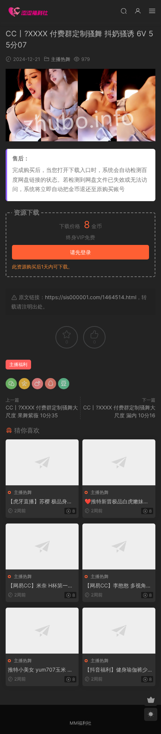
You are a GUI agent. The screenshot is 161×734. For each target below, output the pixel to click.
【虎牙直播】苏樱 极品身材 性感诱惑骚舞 (40, 501)
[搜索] (123, 10)
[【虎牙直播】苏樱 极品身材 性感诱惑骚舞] (42, 462)
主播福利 (18, 364)
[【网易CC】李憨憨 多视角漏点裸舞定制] (118, 546)
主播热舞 (60, 59)
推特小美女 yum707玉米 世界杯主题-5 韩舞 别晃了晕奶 (41, 669)
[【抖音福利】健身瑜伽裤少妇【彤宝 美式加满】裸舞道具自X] (118, 631)
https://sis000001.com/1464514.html (90, 297)
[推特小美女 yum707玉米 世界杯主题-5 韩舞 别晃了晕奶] (42, 631)
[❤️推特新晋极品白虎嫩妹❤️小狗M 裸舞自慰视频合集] (118, 462)
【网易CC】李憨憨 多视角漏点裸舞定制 (118, 585)
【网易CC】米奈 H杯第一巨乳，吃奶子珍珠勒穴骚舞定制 (42, 585)
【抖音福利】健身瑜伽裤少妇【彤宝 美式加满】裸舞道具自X (119, 669)
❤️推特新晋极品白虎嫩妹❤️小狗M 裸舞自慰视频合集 (117, 501)
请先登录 (80, 252)
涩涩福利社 (28, 11)
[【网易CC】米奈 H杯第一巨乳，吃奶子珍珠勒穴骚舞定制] (42, 546)
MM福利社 (80, 723)
